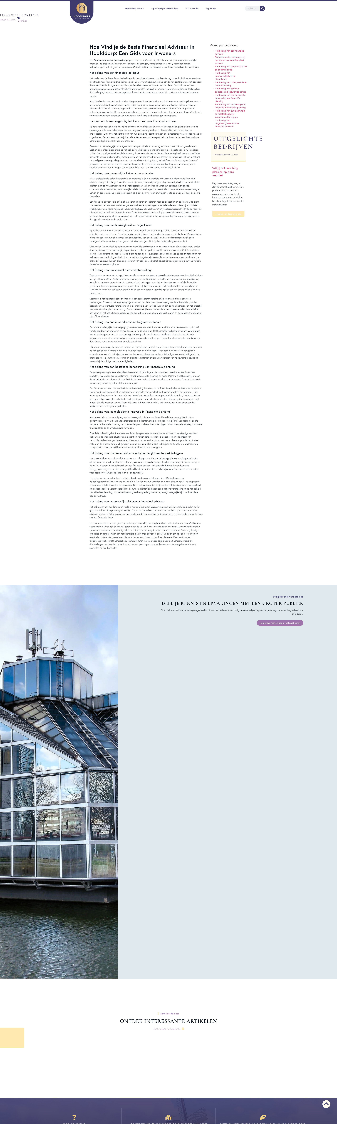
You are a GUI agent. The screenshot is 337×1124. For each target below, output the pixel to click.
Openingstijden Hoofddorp (165, 8)
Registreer (211, 8)
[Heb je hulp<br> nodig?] (74, 1117)
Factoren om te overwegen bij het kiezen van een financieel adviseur (230, 60)
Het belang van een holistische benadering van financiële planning (230, 98)
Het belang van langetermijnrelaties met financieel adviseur (227, 123)
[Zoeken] (262, 8)
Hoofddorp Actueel (134, 8)
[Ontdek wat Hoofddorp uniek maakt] (168, 1117)
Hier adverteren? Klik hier (226, 154)
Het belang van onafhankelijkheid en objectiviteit (225, 76)
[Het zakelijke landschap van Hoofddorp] (263, 1117)
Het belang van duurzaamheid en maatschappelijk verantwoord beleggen (230, 113)
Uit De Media (192, 8)
